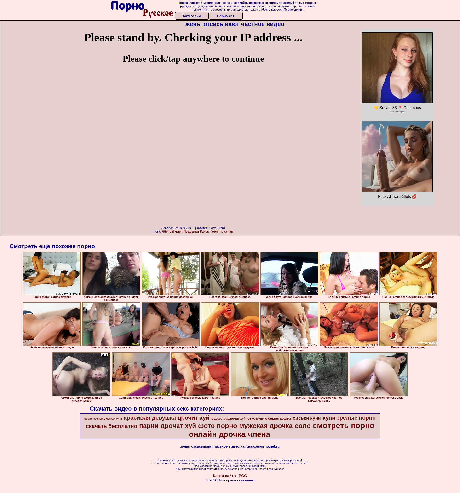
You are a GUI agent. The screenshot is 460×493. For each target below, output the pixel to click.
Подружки (191, 231)
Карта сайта (224, 476)
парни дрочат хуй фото (177, 425)
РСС (243, 476)
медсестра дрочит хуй (228, 418)
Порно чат (225, 16)
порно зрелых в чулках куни (103, 418)
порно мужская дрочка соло (264, 425)
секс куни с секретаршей (269, 418)
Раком (205, 231)
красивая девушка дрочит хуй (166, 417)
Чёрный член (172, 231)
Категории (192, 16)
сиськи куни (307, 418)
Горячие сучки (222, 231)
